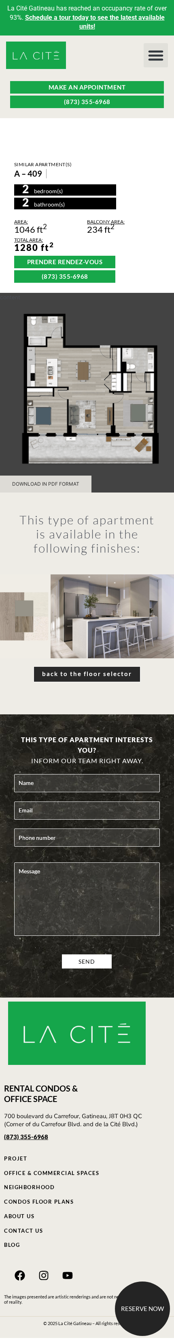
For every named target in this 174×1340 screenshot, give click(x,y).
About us (19, 1216)
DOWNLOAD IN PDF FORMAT (45, 484)
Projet (15, 1158)
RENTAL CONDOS (37, 1088)
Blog (12, 1245)
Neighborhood (29, 1187)
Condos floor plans (39, 1201)
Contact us (23, 1230)
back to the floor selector (87, 673)
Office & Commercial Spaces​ (51, 1173)
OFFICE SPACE (30, 1099)
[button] (156, 55)
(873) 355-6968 (26, 1136)
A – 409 (28, 173)
